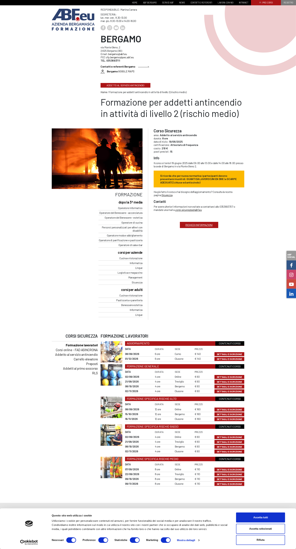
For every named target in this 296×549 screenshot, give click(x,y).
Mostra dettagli (186, 540)
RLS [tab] (95, 373)
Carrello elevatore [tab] (86, 359)
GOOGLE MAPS (120, 71)
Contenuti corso (230, 343)
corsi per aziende (130, 252)
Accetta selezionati (260, 528)
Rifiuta (260, 539)
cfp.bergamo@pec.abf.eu (120, 57)
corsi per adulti (132, 290)
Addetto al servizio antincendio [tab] (76, 354)
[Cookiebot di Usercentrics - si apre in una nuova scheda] (29, 542)
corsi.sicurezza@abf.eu (188, 209)
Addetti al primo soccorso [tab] (80, 368)
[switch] (103, 540)
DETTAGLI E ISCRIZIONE (229, 354)
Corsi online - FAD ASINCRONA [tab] (77, 350)
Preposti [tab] (92, 364)
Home (104, 92)
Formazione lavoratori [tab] (82, 345)
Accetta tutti (260, 517)
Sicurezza (167, 195)
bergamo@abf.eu (117, 54)
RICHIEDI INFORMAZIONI (199, 224)
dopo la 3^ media (131, 202)
